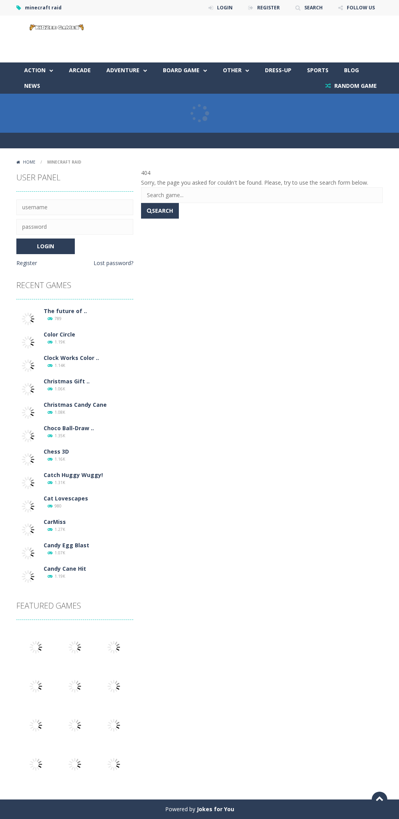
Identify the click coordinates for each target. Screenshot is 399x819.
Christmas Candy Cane (75, 404)
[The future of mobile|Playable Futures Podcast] (28, 318)
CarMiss (55, 521)
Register (26, 263)
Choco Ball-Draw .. (69, 428)
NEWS (32, 85)
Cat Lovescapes (66, 498)
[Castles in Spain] (113, 685)
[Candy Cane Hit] (28, 576)
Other (232, 70)
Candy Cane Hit (65, 568)
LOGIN (225, 7)
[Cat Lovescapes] (28, 505)
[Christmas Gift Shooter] (28, 388)
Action (35, 70)
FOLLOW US (361, 7)
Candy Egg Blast (66, 545)
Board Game (181, 70)
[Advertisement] (241, 39)
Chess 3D (56, 451)
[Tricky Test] (74, 685)
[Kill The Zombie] (74, 646)
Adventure (122, 70)
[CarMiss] (28, 529)
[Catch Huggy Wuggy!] (28, 482)
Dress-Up (278, 70)
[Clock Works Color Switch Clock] (28, 365)
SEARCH (313, 7)
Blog (351, 70)
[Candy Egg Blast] (28, 552)
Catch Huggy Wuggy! (73, 475)
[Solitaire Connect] (35, 724)
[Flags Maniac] (113, 763)
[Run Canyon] (35, 646)
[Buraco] (74, 763)
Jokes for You (215, 809)
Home (29, 162)
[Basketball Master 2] (74, 724)
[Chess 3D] (28, 459)
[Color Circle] (28, 341)
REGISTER (268, 7)
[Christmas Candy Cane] (28, 412)
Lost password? (113, 263)
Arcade (80, 70)
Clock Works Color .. (71, 357)
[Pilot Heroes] (35, 763)
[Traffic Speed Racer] (35, 685)
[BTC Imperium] (113, 724)
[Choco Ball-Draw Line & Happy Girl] (28, 435)
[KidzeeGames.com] (55, 26)
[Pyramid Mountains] (113, 646)
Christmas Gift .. (67, 381)
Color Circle (59, 334)
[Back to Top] (379, 799)
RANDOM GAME (355, 85)
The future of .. (65, 311)
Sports (317, 70)
